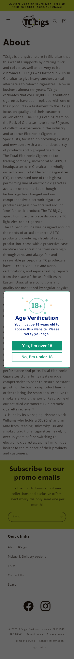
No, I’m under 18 (37, 357)
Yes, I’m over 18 (37, 346)
